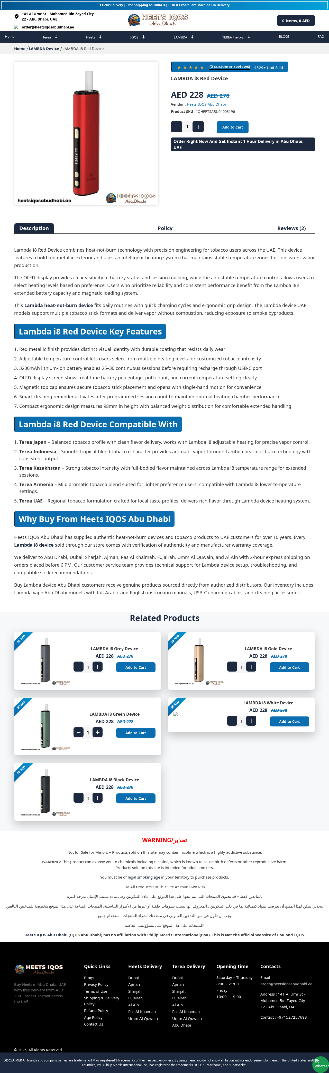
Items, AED (296, 20)
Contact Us (93, 1024)
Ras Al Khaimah (142, 1011)
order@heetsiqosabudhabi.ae (48, 27)
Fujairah (135, 997)
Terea (50, 36)
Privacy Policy (96, 984)
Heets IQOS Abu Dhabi (206, 104)
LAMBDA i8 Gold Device (268, 648)
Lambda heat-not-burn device (58, 305)
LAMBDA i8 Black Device (114, 779)
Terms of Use (95, 991)
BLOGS (284, 36)
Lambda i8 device (34, 545)
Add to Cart (232, 127)
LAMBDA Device (44, 48)
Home (9, 36)
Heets (94, 36)
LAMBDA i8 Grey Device (114, 648)
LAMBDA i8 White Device (268, 702)
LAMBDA (184, 36)
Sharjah (135, 991)
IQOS (137, 36)
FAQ (321, 36)
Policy (165, 228)
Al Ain (133, 1004)
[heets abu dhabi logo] (159, 20)
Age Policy (93, 1017)
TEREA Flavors (236, 36)
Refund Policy (96, 1010)
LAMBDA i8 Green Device (114, 714)
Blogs (89, 977)
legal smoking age (144, 877)
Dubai (133, 977)
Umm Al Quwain (143, 1018)
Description (34, 228)
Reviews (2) (291, 228)
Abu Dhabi (181, 1025)
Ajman (134, 984)
